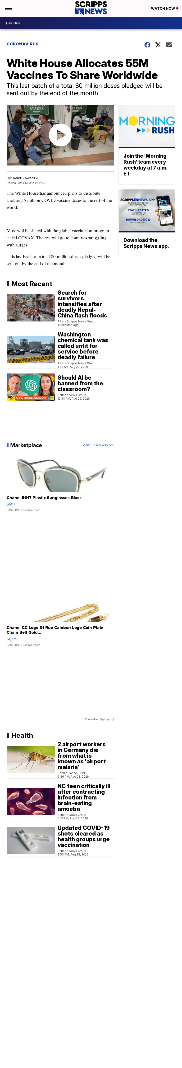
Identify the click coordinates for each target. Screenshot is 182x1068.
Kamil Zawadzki (25, 178)
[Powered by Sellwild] (107, 719)
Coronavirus (23, 44)
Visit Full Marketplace (98, 445)
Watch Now (163, 8)
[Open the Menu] (8, 8)
